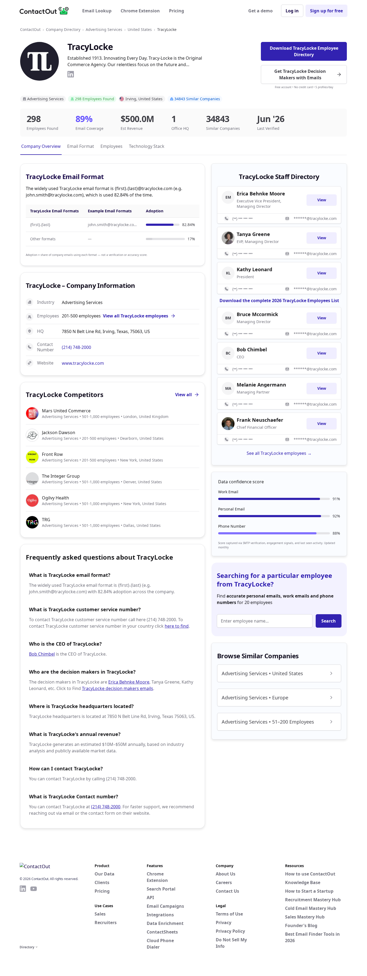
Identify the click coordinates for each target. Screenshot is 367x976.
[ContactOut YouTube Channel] (33, 914)
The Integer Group (61, 476)
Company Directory (63, 29)
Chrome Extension (140, 11)
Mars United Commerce (66, 411)
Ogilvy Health (55, 498)
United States (140, 29)
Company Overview (41, 146)
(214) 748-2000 (76, 347)
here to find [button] (177, 626)
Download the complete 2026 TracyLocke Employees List (279, 300)
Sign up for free (326, 11)
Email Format (80, 146)
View (321, 199)
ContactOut (30, 29)
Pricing (176, 11)
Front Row (52, 454)
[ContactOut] (46, 11)
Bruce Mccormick (257, 314)
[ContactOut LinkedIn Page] (23, 914)
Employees (111, 146)
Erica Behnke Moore (128, 682)
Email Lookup (96, 11)
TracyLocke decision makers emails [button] (117, 688)
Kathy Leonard (254, 269)
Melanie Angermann (261, 384)
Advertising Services (104, 29)
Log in (292, 11)
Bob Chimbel (42, 654)
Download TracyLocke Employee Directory (304, 51)
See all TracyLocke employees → (279, 453)
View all (183, 395)
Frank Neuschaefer (260, 420)
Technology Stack (146, 146)
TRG (46, 520)
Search (328, 621)
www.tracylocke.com (83, 363)
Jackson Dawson (58, 432)
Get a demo (260, 11)
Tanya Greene (253, 234)
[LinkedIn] (70, 74)
